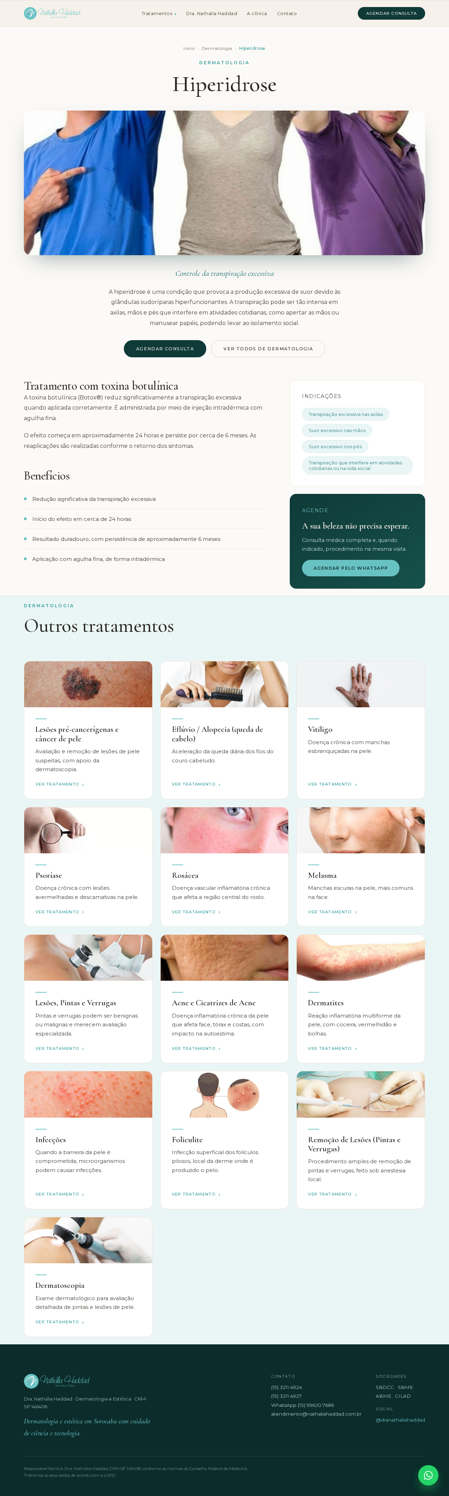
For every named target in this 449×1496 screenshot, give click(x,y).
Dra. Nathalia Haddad (211, 13)
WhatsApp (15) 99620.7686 (302, 1405)
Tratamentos (159, 13)
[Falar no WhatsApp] (428, 1475)
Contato (287, 13)
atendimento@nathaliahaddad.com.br (316, 1414)
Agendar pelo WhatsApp (351, 568)
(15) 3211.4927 (286, 1396)
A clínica (257, 13)
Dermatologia (217, 48)
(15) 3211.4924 (286, 1387)
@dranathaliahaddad (400, 1420)
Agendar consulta (391, 13)
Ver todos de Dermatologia (268, 348)
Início (189, 48)
